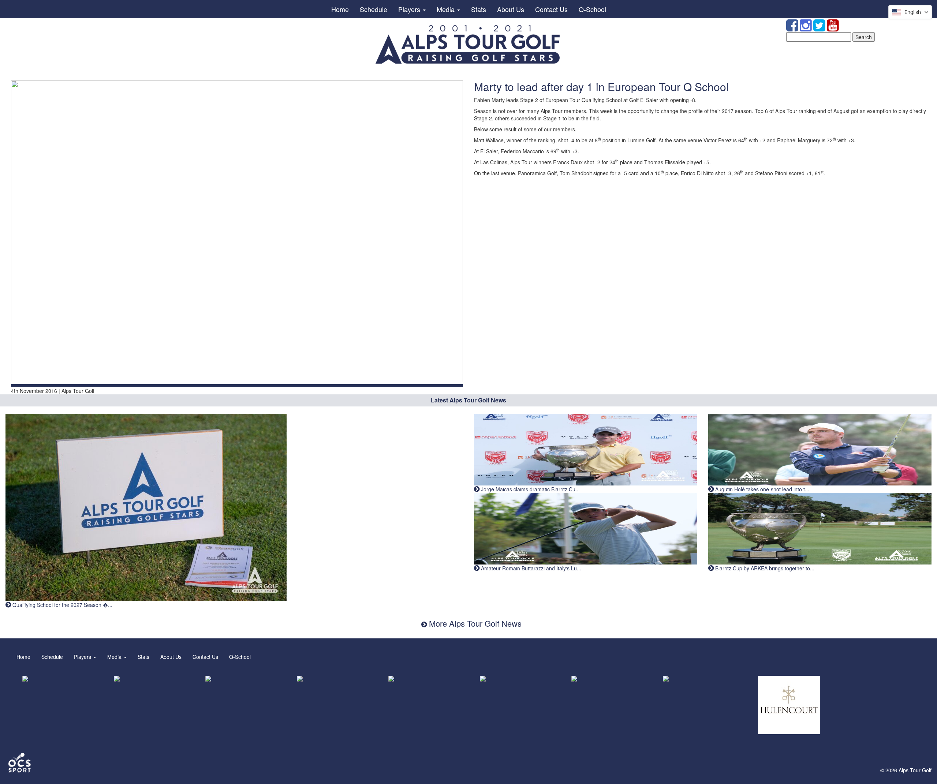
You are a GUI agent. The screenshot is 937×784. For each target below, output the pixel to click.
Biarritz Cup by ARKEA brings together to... (764, 568)
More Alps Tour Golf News (474, 623)
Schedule (373, 9)
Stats (478, 9)
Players (410, 9)
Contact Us (551, 9)
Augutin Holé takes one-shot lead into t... (761, 489)
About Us (510, 9)
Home (340, 9)
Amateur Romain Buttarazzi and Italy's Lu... (530, 568)
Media (446, 9)
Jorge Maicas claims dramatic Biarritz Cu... (529, 489)
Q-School (592, 9)
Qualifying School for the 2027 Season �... (61, 604)
